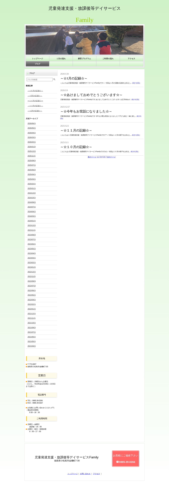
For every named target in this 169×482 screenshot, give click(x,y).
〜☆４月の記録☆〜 (35, 101)
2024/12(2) (32, 193)
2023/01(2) (32, 267)
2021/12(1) (32, 314)
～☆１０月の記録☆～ (76, 147)
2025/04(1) (32, 174)
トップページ (72, 474)
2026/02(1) (32, 142)
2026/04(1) (32, 133)
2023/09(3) (32, 235)
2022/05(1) (32, 295)
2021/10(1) (32, 323)
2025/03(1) (32, 179)
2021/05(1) (32, 341)
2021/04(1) (32, 346)
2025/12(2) (32, 151)
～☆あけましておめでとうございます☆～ (91, 95)
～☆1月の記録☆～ (73, 78)
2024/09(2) (32, 202)
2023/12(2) (32, 225)
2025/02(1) (32, 184)
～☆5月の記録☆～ (35, 96)
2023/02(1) (32, 263)
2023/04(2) (32, 253)
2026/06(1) (32, 123)
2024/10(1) (32, 198)
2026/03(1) (32, 137)
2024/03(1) (32, 216)
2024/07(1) (32, 207)
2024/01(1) (32, 221)
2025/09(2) (32, 161)
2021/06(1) (32, 337)
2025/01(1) (32, 188)
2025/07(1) (32, 165)
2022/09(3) (32, 281)
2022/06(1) (32, 290)
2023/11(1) (32, 230)
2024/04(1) (32, 212)
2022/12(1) (32, 272)
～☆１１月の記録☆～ (76, 130)
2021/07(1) (32, 332)
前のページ (92, 157)
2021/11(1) (32, 318)
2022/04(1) (32, 300)
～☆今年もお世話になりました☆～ (86, 111)
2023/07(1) (32, 239)
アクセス (96, 474)
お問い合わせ (85, 474)
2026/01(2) (32, 147)
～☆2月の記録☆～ (35, 111)
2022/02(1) (32, 304)
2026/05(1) (32, 128)
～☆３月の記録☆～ (35, 106)
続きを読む (136, 83)
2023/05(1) (32, 249)
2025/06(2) (32, 170)
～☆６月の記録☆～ (35, 91)
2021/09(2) (32, 328)
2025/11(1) (32, 156)
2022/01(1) (32, 309)
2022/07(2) (32, 286)
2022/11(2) (32, 276)
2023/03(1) (32, 258)
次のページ (111, 157)
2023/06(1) (32, 244)
